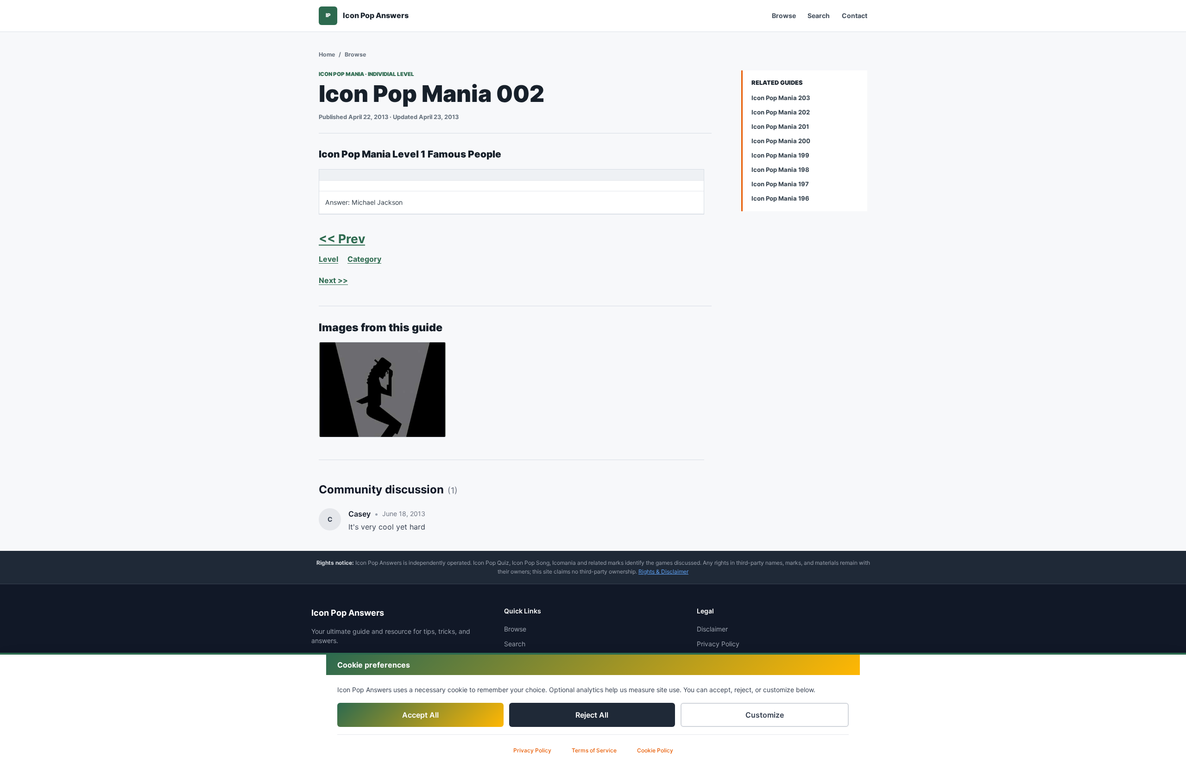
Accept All (420, 715)
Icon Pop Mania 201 (780, 126)
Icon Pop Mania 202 (780, 112)
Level (328, 259)
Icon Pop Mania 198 (780, 169)
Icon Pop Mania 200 (780, 141)
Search (818, 15)
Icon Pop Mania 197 (780, 184)
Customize (764, 715)
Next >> (333, 280)
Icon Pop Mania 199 (780, 155)
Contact (854, 15)
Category (364, 259)
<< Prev (342, 238)
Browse (784, 15)
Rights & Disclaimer (663, 571)
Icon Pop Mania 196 (780, 198)
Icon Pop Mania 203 (780, 97)
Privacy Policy (532, 750)
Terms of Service (594, 750)
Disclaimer (712, 629)
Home (327, 54)
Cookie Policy (655, 750)
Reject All (591, 715)
